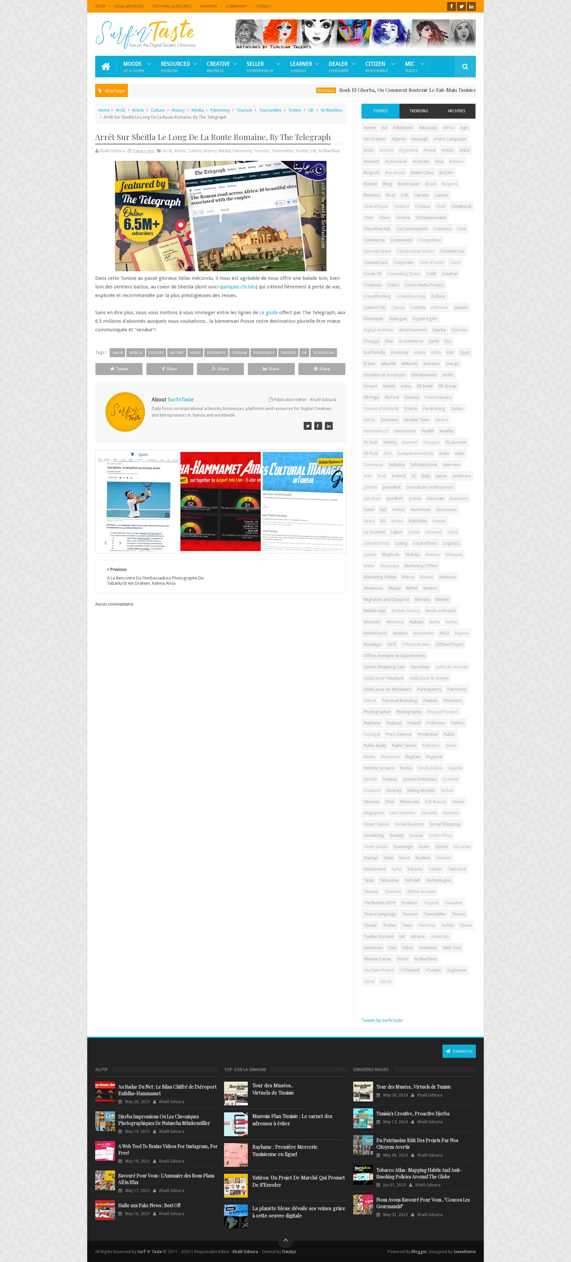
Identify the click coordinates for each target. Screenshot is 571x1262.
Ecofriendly (374, 352)
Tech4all (412, 880)
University (440, 936)
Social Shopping (445, 824)
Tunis (407, 925)
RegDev (412, 756)
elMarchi (409, 363)
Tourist (458, 913)
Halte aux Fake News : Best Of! (149, 1205)
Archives (457, 111)
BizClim (446, 172)
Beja (439, 161)
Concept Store (377, 251)
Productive (428, 734)
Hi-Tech (371, 442)
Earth (434, 341)
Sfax (389, 801)
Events (389, 386)
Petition (430, 700)
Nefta (434, 621)
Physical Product (442, 711)
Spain (424, 846)
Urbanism (373, 947)
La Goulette (374, 532)
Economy (399, 352)
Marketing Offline (421, 565)
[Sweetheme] (308, 426)
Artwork (371, 161)
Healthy (447, 430)
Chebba (422, 206)
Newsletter (423, 633)
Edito (436, 352)
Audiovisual (396, 161)
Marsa (408, 577)
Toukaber (453, 902)
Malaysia (454, 554)
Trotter (294, 110)
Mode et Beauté (441, 610)
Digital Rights (425, 318)
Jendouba (462, 475)
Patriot (370, 700)
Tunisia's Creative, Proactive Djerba (412, 1113)
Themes (380, 111)
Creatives (372, 284)
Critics (393, 284)
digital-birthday (378, 329)
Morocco (395, 621)
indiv (459, 453)
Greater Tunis (417, 419)
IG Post (371, 453)
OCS (392, 644)
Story (100, 6)
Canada (421, 195)
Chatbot (401, 206)
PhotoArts (452, 700)
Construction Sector (415, 251)
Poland (414, 723)
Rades (369, 756)
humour (410, 442)
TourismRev (270, 110)
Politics (458, 723)
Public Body (375, 745)
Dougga (371, 341)
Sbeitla (370, 779)
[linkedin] (471, 6)
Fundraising (434, 408)
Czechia (418, 307)
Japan (441, 475)
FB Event (425, 386)
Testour (371, 891)
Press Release (399, 734)
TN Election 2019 (379, 902)
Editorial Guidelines (172, 6)
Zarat (369, 981)
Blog (387, 183)
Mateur (427, 577)
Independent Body (415, 453)
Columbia (442, 228)
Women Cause (377, 958)
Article (138, 110)
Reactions (390, 756)
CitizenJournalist (431, 217)
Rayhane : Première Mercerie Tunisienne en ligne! (285, 1150)
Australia (421, 161)
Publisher (431, 745)
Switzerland (375, 869)
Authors (208, 6)
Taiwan (435, 869)
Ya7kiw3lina (331, 110)
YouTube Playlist (379, 970)
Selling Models (421, 790)
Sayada (455, 767)
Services (371, 801)
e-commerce (411, 341)
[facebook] (451, 6)
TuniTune (426, 925)
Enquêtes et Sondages (385, 374)
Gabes (457, 408)
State (388, 857)
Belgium (371, 172)
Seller (260, 66)
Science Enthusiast (420, 779)
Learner (301, 66)
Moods (133, 66)
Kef (383, 509)
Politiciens (436, 723)
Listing (401, 543)
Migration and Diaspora (386, 599)
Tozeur (370, 925)
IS (414, 475)
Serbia (447, 790)
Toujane (430, 902)
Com (461, 228)
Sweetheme (465, 1251)
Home (104, 110)
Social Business (409, 824)
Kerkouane (447, 509)
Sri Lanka (462, 846)
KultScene (418, 520)
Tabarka (415, 869)
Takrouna (457, 869)
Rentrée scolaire (379, 767)
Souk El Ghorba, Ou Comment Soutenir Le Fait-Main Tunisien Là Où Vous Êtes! (385, 90)
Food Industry (438, 397)
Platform (372, 723)
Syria (396, 869)
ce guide (268, 313)
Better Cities (422, 172)
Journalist (391, 487)
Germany (389, 419)
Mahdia (412, 554)
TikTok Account (421, 891)
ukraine (418, 936)
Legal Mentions (129, 6)
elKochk (388, 363)
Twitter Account (379, 936)
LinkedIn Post (376, 543)
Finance (412, 397)
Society (396, 835)
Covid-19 (372, 273)
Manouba (389, 565)
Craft (431, 273)
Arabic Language (450, 138)
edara (419, 352)
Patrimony (220, 110)
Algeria (398, 138)
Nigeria (462, 633)
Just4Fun (395, 498)
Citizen (376, 66)
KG (383, 520)
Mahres (433, 554)
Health (428, 430)
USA (392, 947)
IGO (388, 453)
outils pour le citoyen (429, 678)
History (178, 110)
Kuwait (439, 520)
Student (422, 857)
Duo (389, 341)
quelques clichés (238, 287)
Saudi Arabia (430, 767)
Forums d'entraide (381, 408)
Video (407, 947)
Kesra (369, 520)
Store (404, 857)
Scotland (372, 790)
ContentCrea (452, 251)
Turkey (447, 925)
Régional (434, 756)
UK (311, 110)
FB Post (392, 397)
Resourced (175, 66)
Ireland (399, 475)
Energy (452, 363)
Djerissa (459, 329)
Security (393, 790)
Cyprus (398, 307)
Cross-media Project (424, 284)
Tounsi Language (380, 913)
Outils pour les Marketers (387, 689)
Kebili (369, 509)
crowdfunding (377, 296)
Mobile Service (406, 610)
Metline (431, 588)
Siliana (458, 801)
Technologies (438, 880)
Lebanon (433, 532)
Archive (386, 150)
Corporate (403, 262)
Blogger (419, 1251)
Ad (384, 127)
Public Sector (404, 745)
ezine (406, 386)
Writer (402, 958)
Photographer (377, 711)
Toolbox (409, 902)
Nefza (451, 621)
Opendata (420, 666)
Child (440, 206)
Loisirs (370, 554)
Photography (409, 711)
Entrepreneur (424, 374)
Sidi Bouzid (435, 801)
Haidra (442, 419)
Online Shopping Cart (384, 666)
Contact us (462, 1051)
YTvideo (433, 970)
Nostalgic (373, 644)
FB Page (371, 397)
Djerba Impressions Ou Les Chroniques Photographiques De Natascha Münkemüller (164, 1119)
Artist (465, 150)
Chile (368, 217)
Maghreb (391, 554)
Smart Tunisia (376, 824)
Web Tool (452, 947)
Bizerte (370, 183)
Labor (396, 532)
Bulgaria (450, 183)
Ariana (430, 150)
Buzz (390, 195)
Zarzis (386, 981)
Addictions (403, 127)
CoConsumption (412, 228)
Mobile (442, 599)
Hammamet (405, 430)
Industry (397, 464)
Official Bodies (416, 644)
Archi (120, 110)
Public (449, 734)
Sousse (416, 835)
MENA (412, 588)
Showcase (409, 801)
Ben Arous (395, 172)
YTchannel (409, 970)
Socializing (374, 835)
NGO (444, 633)
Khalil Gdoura (246, 1251)
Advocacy (428, 127)
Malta (369, 565)
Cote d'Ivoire (431, 262)
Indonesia (373, 464)
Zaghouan (456, 970)
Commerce (374, 240)
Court (455, 262)
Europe (370, 386)
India (444, 453)
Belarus (456, 161)
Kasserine (459, 498)
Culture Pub (375, 307)
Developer (374, 318)
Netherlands (375, 633)
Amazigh (419, 138)
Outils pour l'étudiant (383, 678)
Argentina (408, 150)
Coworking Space (403, 273)
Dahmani (439, 307)
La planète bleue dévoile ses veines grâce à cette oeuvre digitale (298, 1212)
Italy (426, 475)
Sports (441, 846)
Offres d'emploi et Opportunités (394, 655)
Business (284, 90)
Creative (218, 66)
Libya (453, 532)
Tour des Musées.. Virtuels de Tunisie (273, 1089)
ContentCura (376, 262)
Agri (464, 127)
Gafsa (369, 419)
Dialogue (398, 318)
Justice (415, 498)
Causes (441, 195)
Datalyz (289, 1251)
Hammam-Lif (376, 430)
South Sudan (376, 846)
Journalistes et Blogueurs (430, 487)
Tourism (244, 110)
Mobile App (375, 610)
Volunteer (428, 947)
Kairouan (435, 498)
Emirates (432, 363)
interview (451, 464)
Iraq (382, 475)
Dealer (339, 66)
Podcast (393, 723)
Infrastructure (424, 464)
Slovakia (429, 812)
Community (236, 6)
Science (390, 779)
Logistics (451, 543)
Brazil (430, 183)
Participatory (429, 689)
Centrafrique (376, 206)
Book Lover (408, 183)
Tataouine (389, 880)
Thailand (392, 891)
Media (198, 110)
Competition (429, 240)
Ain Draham (375, 138)
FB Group (447, 386)
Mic (411, 66)
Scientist (450, 779)
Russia (406, 767)
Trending (418, 111)
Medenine (373, 588)
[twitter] (461, 6)
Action (370, 127)
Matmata (447, 577)
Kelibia (398, 509)
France (410, 408)
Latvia (413, 532)
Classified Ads (377, 228)
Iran (368, 475)
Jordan (370, 487)
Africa (448, 127)
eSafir (448, 374)
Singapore (374, 812)
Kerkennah (421, 509)
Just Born (372, 498)
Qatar (451, 745)
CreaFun (449, 273)
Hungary (431, 442)
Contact (263, 6)
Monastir (372, 621)
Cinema (403, 217)
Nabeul (416, 621)
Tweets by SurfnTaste (382, 1020)
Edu (450, 352)
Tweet (122, 368)
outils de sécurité (452, 666)
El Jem (369, 363)
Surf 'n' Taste (149, 1251)
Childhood (461, 206)
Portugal (372, 734)
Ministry (422, 599)
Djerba (439, 329)
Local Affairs (425, 543)
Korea (397, 520)
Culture (158, 110)
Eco (448, 341)
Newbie (400, 633)
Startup (371, 857)
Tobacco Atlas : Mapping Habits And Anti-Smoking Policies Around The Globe (419, 1173)
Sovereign (403, 846)
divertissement (413, 329)
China (384, 217)
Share (171, 368)
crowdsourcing (411, 296)
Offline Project (449, 644)
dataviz (461, 307)
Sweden (443, 857)
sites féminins (402, 812)
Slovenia (451, 812)
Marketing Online (380, 577)
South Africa (440, 835)
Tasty (369, 880)
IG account (455, 442)
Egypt (465, 352)
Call (404, 195)
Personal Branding (399, 700)
